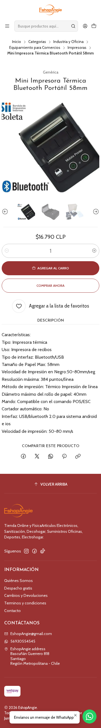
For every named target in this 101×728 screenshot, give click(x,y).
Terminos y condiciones (25, 603)
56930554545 (22, 641)
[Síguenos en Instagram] (26, 551)
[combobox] (46, 26)
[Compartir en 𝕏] (37, 457)
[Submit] (73, 26)
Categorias (37, 42)
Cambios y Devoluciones (26, 595)
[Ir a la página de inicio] (50, 9)
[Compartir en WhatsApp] (50, 457)
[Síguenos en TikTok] (42, 551)
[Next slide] (95, 211)
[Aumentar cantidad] (94, 251)
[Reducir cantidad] (7, 251)
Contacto (12, 610)
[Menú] (7, 26)
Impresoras (77, 48)
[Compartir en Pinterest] (64, 457)
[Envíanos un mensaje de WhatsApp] (89, 716)
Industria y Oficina (68, 42)
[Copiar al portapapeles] (77, 457)
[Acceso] (85, 26)
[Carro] (94, 26)
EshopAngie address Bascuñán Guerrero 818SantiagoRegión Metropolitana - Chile (35, 656)
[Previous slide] (6, 211)
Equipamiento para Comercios (34, 48)
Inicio (16, 42)
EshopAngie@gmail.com (31, 633)
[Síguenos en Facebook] (34, 551)
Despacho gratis (18, 588)
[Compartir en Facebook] (23, 457)
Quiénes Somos (18, 580)
